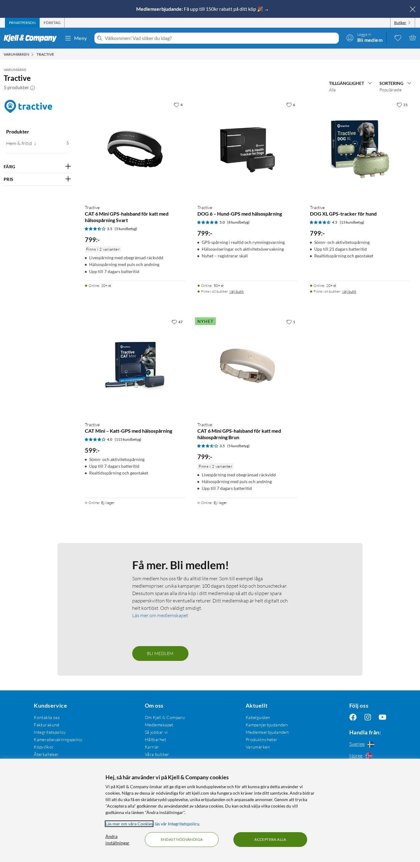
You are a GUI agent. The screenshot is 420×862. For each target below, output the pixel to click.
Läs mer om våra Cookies (129, 823)
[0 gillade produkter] (397, 37)
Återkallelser (46, 754)
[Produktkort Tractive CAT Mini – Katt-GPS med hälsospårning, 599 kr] (135, 366)
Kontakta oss (47, 717)
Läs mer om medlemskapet (160, 615)
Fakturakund (47, 724)
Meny (80, 38)
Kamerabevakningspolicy (58, 739)
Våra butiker (157, 754)
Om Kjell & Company (165, 717)
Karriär (152, 746)
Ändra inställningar (117, 839)
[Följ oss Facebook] (353, 717)
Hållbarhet (155, 739)
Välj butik (236, 291)
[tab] (22, 23)
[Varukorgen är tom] (412, 37)
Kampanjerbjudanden (267, 724)
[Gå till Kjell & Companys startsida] (32, 38)
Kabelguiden (258, 717)
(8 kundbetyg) (238, 222)
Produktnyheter (262, 739)
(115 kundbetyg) (128, 439)
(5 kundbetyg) (126, 228)
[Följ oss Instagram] (367, 717)
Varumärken (258, 746)
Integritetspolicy (50, 732)
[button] (32, 87)
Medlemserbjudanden (267, 732)
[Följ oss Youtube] (382, 717)
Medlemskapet (159, 724)
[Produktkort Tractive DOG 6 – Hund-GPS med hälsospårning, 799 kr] (247, 149)
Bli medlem (160, 653)
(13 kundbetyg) (352, 222)
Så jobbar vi (156, 732)
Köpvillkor (44, 746)
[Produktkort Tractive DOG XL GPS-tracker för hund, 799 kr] (360, 149)
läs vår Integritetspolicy (177, 823)
